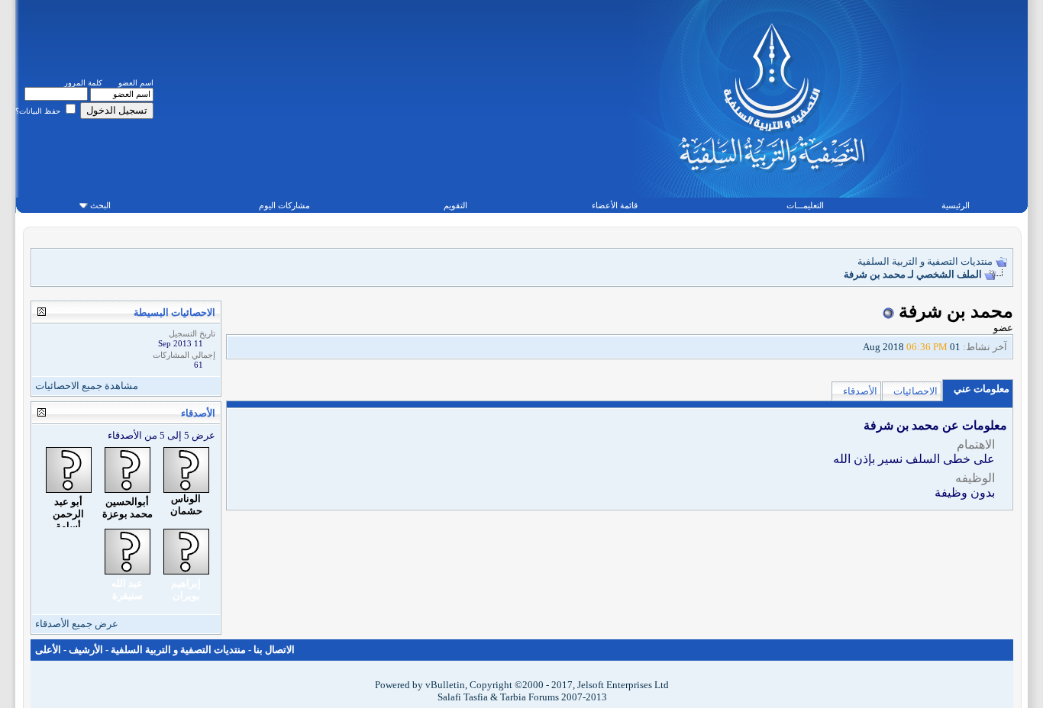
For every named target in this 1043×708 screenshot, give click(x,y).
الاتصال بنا (274, 649)
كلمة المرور (83, 83)
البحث (100, 205)
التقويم (455, 205)
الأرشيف (86, 649)
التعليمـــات (805, 205)
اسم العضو (135, 83)
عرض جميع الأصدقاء (76, 623)
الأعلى (48, 649)
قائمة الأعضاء (615, 205)
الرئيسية (955, 205)
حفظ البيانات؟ (39, 111)
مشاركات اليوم (284, 205)
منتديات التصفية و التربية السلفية (925, 261)
